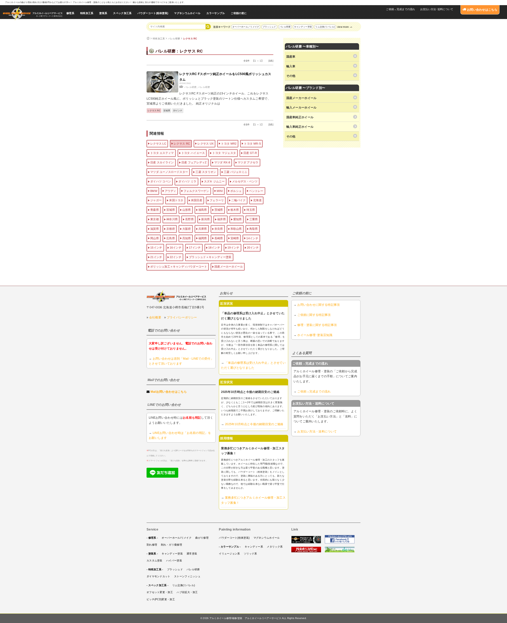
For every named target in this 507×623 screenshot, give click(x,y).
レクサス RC (190, 38)
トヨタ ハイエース (193, 152)
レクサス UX (205, 143)
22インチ (176, 257)
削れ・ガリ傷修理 (171, 544)
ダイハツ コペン (160, 181)
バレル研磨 (285, 27)
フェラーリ (217, 200)
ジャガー (156, 200)
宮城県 (166, 110)
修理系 (70, 13)
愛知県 (237, 219)
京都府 (170, 228)
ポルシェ (236, 190)
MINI (220, 190)
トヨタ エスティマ (162, 152)
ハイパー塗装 (174, 560)
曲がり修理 (202, 537)
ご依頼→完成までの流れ (400, 9)
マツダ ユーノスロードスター (169, 171)
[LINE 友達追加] (162, 476)
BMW (153, 190)
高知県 (186, 238)
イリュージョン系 (229, 553)
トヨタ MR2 (228, 143)
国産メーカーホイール (228, 266)
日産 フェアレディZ (194, 162)
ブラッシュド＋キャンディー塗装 (210, 257)
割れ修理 (152, 544)
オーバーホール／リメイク (245, 27)
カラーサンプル (215, 13)
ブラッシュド (269, 27)
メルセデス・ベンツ (245, 181)
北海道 (257, 200)
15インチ (156, 247)
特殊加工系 (86, 13)
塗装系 (103, 13)
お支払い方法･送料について (436, 9)
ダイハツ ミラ (187, 181)
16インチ (176, 247)
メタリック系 (275, 546)
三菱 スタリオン (205, 171)
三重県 (253, 219)
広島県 (170, 238)
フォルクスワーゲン (196, 190)
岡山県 (154, 238)
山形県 (186, 209)
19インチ (177, 110)
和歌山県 (236, 228)
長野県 (189, 219)
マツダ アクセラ (248, 162)
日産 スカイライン (162, 162)
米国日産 (196, 200)
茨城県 (218, 209)
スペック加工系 (122, 13)
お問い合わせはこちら (481, 9)
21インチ (156, 257)
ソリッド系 (250, 553)
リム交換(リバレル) (325, 27)
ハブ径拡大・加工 (187, 592)
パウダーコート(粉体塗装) (152, 13)
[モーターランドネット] (306, 551)
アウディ (170, 190)
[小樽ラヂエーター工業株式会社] (176, 296)
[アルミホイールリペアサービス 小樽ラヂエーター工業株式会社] (32, 13)
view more (343, 27)
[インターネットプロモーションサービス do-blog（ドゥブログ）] (340, 551)
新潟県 (205, 219)
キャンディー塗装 (303, 27)
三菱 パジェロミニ (235, 171)
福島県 (202, 209)
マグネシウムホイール (187, 13)
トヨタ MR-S (252, 143)
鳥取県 (253, 228)
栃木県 (235, 209)
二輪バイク (238, 200)
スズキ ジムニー (214, 181)
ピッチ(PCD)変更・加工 (161, 599)
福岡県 (202, 238)
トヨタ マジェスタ (224, 152)
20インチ (253, 247)
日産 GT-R (250, 152)
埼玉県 (250, 209)
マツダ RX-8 (222, 162)
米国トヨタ (176, 200)
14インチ (252, 238)
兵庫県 (202, 228)
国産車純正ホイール (300, 117)
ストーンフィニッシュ (187, 576)
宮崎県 (235, 238)
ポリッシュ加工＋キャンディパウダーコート (178, 266)
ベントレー (256, 190)
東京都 (154, 219)
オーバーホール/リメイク (177, 537)
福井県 (221, 219)
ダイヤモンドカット (158, 576)
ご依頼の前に (239, 13)
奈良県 (218, 228)
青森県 (154, 209)
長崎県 (218, 238)
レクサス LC (158, 143)
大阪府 (186, 228)
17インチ (195, 247)
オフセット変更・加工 (160, 592)
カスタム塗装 (154, 560)
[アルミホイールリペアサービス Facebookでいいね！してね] (340, 542)
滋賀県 (154, 228)
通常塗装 (192, 553)
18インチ (214, 247)
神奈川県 (172, 219)
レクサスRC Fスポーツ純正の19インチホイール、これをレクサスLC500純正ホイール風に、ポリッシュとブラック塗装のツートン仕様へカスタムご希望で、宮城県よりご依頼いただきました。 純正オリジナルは (209, 98)
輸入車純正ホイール (300, 126)
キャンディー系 (254, 546)
